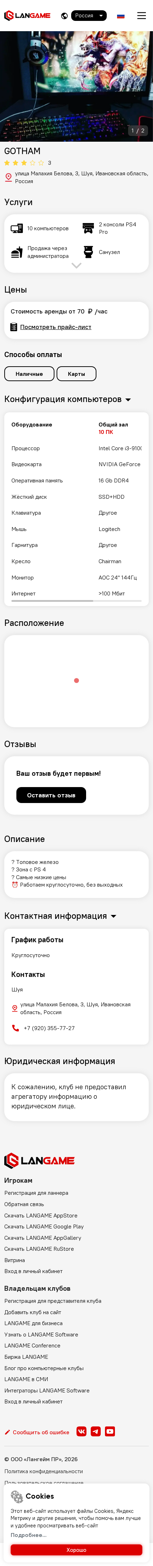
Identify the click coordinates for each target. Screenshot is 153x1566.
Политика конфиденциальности (43, 1471)
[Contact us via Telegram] (96, 1431)
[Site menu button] (141, 16)
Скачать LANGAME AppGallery (42, 1237)
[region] (76, 509)
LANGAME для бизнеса (33, 1323)
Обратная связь (24, 1204)
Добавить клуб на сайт (32, 1312)
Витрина (14, 1259)
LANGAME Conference (32, 1345)
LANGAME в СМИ (26, 1379)
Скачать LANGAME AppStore (41, 1215)
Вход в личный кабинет (33, 1270)
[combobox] (89, 15)
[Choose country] (64, 16)
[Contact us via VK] (81, 1431)
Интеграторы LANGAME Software (47, 1390)
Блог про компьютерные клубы (44, 1368)
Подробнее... (29, 1534)
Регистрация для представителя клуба (52, 1300)
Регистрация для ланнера (36, 1192)
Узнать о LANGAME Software (41, 1334)
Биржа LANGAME (26, 1356)
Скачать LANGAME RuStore (39, 1248)
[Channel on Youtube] (110, 1431)
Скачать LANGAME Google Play (44, 1226)
